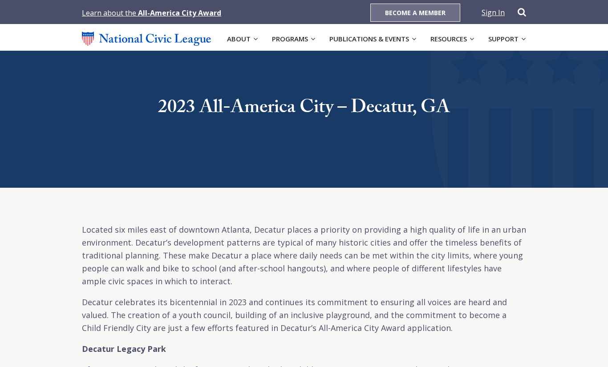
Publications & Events (369, 38)
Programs (290, 38)
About (239, 38)
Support (503, 38)
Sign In (493, 12)
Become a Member (415, 12)
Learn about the (151, 13)
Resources (448, 38)
